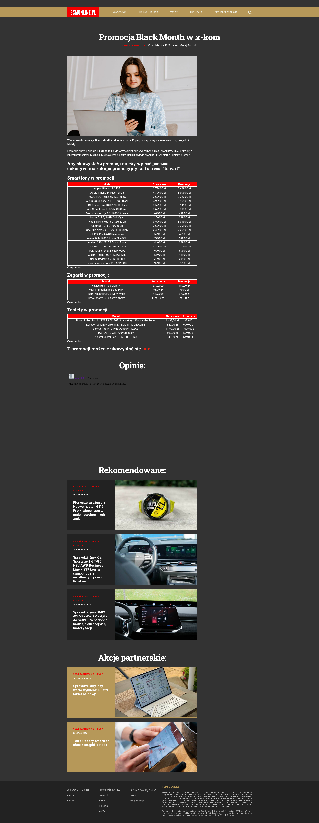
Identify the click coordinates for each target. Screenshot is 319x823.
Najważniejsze (148, 12)
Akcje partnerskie (226, 12)
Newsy (126, 45)
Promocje (196, 12)
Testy (174, 12)
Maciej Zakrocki (188, 45)
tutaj (147, 349)
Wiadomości (120, 12)
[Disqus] (132, 413)
